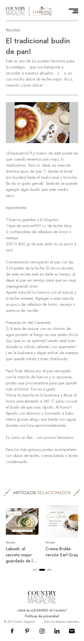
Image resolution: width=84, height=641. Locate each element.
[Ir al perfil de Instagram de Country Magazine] (42, 632)
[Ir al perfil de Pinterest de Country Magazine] (27, 632)
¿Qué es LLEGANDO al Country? (42, 610)
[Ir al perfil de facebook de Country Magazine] (12, 632)
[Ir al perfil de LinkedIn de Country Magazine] (57, 632)
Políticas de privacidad (42, 616)
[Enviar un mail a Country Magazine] (72, 632)
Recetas (13, 30)
